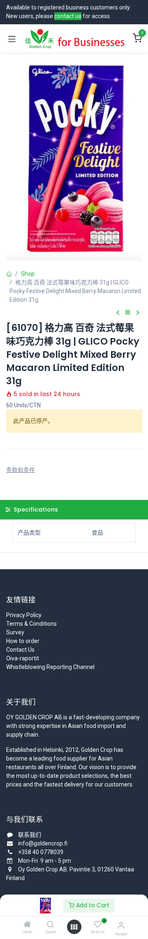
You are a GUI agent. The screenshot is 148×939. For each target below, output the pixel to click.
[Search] (50, 925)
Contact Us (20, 649)
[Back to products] (128, 312)
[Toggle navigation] (12, 39)
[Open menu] (74, 927)
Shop (28, 273)
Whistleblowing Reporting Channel (50, 667)
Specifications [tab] (35, 509)
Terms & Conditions (31, 623)
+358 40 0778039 (40, 852)
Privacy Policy (24, 615)
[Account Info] (121, 925)
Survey (15, 632)
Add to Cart (91, 905)
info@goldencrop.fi (42, 843)
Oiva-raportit (22, 658)
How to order (22, 641)
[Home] (27, 925)
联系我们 (29, 834)
